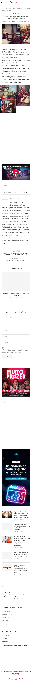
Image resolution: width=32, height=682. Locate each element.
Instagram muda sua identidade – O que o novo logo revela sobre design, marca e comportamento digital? (21, 568)
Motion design (6, 617)
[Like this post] (19, 192)
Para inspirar (5, 623)
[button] (16, 302)
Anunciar (4, 638)
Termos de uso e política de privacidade (22, 671)
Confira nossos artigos (13, 607)
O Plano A (20, 674)
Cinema (4, 627)
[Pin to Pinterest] (24, 192)
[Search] (30, 2)
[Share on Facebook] (21, 192)
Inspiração (5, 185)
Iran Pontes (12, 21)
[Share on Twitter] (22, 192)
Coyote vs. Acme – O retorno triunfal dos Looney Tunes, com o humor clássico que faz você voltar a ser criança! (22, 514)
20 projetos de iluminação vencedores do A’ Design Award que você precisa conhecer (21, 555)
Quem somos (5, 635)
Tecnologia (5, 620)
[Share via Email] (26, 192)
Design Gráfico (6, 611)
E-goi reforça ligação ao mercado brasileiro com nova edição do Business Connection (22, 527)
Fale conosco (5, 641)
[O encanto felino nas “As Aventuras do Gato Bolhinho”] (16, 281)
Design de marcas (7, 614)
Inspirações (5, 8)
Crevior (18, 673)
